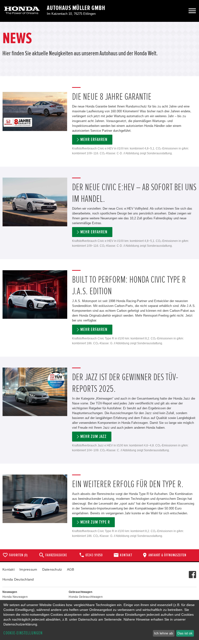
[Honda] (22, 10)
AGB (70, 569)
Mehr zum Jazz (93, 436)
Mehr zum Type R (95, 522)
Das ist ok (184, 633)
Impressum (28, 569)
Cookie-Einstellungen (23, 633)
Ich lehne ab (163, 633)
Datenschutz (52, 569)
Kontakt (8, 569)
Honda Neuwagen (15, 597)
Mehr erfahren (93, 139)
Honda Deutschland (18, 579)
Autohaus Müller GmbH (76, 8)
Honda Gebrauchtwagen (86, 597)
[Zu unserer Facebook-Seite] (192, 572)
